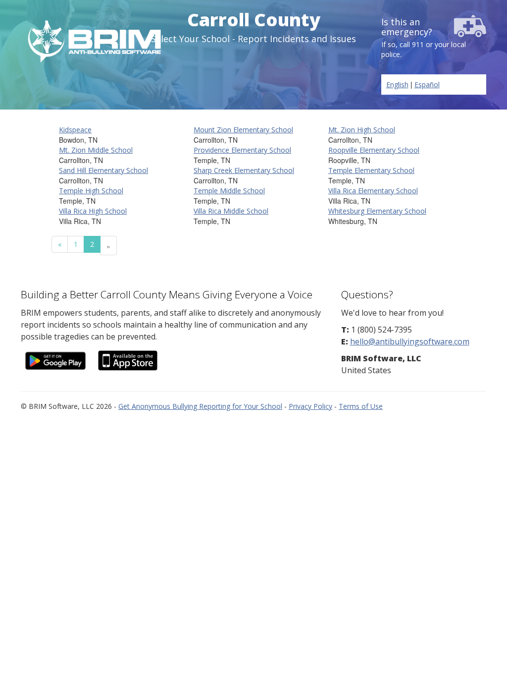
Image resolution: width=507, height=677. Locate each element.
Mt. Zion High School (361, 129)
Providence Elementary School (242, 150)
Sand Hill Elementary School (103, 170)
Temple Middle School (229, 190)
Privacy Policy (310, 406)
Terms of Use (361, 406)
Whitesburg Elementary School (377, 211)
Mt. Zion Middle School (96, 150)
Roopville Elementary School (373, 150)
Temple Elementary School (371, 170)
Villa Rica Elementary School (373, 190)
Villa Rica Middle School (231, 211)
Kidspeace (75, 129)
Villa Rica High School (93, 211)
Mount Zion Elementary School (243, 129)
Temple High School (91, 190)
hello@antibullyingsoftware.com (409, 341)
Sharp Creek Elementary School (244, 170)
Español (427, 84)
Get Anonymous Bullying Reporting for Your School (200, 406)
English (397, 84)
